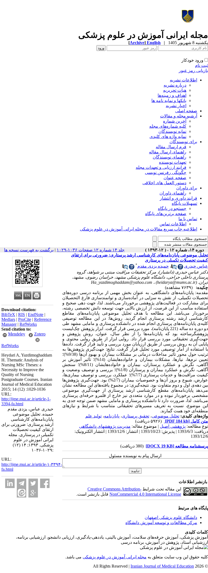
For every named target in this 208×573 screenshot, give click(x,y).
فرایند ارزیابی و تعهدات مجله (161, 167)
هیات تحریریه (174, 90)
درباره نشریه (175, 85)
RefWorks (28, 324)
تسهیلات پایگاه (184, 203)
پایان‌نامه (111, 416)
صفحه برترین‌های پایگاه (165, 213)
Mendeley (16, 334)
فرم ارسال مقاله (171, 146)
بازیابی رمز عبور (193, 70)
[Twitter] (33, 483)
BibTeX (8, 314)
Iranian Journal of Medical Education (162, 566)
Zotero (40, 334)
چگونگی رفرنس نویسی (165, 172)
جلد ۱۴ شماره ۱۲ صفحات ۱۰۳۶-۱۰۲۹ (91, 250)
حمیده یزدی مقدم (153, 266)
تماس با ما (187, 218)
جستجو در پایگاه (172, 208)
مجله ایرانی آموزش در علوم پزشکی (115, 557)
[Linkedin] (10, 483)
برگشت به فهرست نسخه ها (29, 250)
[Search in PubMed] (174, 268)
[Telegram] (21, 483)
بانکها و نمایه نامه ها (168, 100)
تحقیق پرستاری (135, 416)
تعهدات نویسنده (172, 162)
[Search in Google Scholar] (180, 268)
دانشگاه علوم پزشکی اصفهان (171, 517)
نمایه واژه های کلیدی (168, 136)
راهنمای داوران (173, 193)
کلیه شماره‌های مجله (167, 126)
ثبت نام (201, 65)
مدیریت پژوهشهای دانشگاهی (105, 426)
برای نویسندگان (183, 141)
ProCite (24, 319)
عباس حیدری (196, 266)
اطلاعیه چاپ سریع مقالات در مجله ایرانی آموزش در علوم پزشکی (138, 229)
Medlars (8, 319)
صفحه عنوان (175, 177)
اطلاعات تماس (173, 224)
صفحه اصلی (186, 110)
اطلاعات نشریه (183, 80)
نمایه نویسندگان (172, 131)
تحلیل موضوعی (165, 416)
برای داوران (186, 188)
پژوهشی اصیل (173, 426)
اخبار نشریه (176, 105)
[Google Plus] (33, 493)
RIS (21, 314)
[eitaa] (21, 493)
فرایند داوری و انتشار (178, 198)
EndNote (35, 314)
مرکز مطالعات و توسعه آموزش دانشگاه (161, 522)
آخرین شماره (174, 121)
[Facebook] (45, 483)
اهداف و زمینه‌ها (172, 95)
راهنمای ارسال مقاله (167, 152)
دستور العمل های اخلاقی (164, 182)
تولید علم (93, 416)
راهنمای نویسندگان (169, 157)
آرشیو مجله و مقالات (178, 116)
